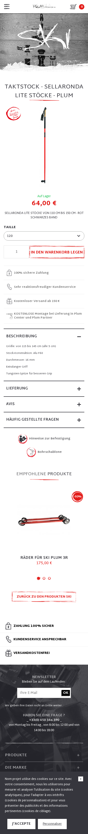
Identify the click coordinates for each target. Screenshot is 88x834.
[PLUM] (44, 6)
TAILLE (10, 227)
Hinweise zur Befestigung (49, 439)
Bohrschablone (50, 452)
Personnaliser (52, 824)
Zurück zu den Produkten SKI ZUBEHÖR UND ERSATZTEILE (44, 598)
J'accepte (21, 824)
